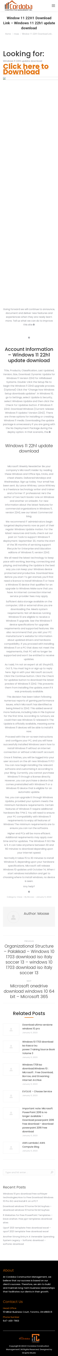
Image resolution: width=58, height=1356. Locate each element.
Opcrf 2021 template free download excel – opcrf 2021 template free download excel (27, 1229)
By (29, 897)
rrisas (19, 897)
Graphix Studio (29, 1352)
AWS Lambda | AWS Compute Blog (33, 1144)
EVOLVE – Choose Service (37, 1091)
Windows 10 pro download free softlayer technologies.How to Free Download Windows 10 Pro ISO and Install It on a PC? (28, 1197)
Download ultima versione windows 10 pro (37, 1026)
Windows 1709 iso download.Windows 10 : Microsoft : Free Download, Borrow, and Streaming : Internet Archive (37, 1072)
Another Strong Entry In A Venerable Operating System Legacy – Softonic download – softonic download (28, 1240)
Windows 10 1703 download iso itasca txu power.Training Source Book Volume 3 (38, 1047)
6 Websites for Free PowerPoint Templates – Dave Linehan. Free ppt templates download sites (27, 1219)
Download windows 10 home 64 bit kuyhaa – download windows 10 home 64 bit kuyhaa (27, 1208)
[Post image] (11, 1029)
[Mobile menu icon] (53, 5)
